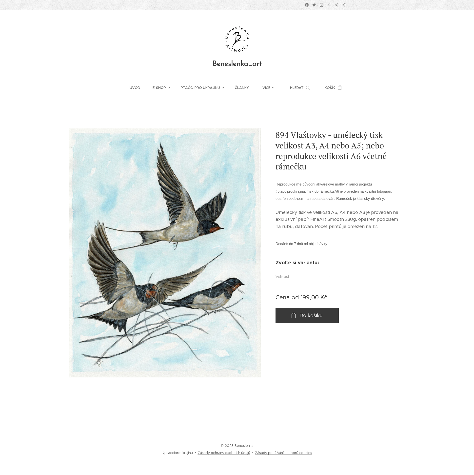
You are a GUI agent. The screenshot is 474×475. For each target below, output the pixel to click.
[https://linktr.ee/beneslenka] (344, 5)
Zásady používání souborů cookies (283, 453)
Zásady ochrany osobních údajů (224, 453)
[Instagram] (321, 5)
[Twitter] (314, 5)
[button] (300, 88)
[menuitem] (138, 88)
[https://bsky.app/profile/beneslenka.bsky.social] (329, 5)
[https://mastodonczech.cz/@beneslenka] (336, 5)
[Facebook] (307, 5)
